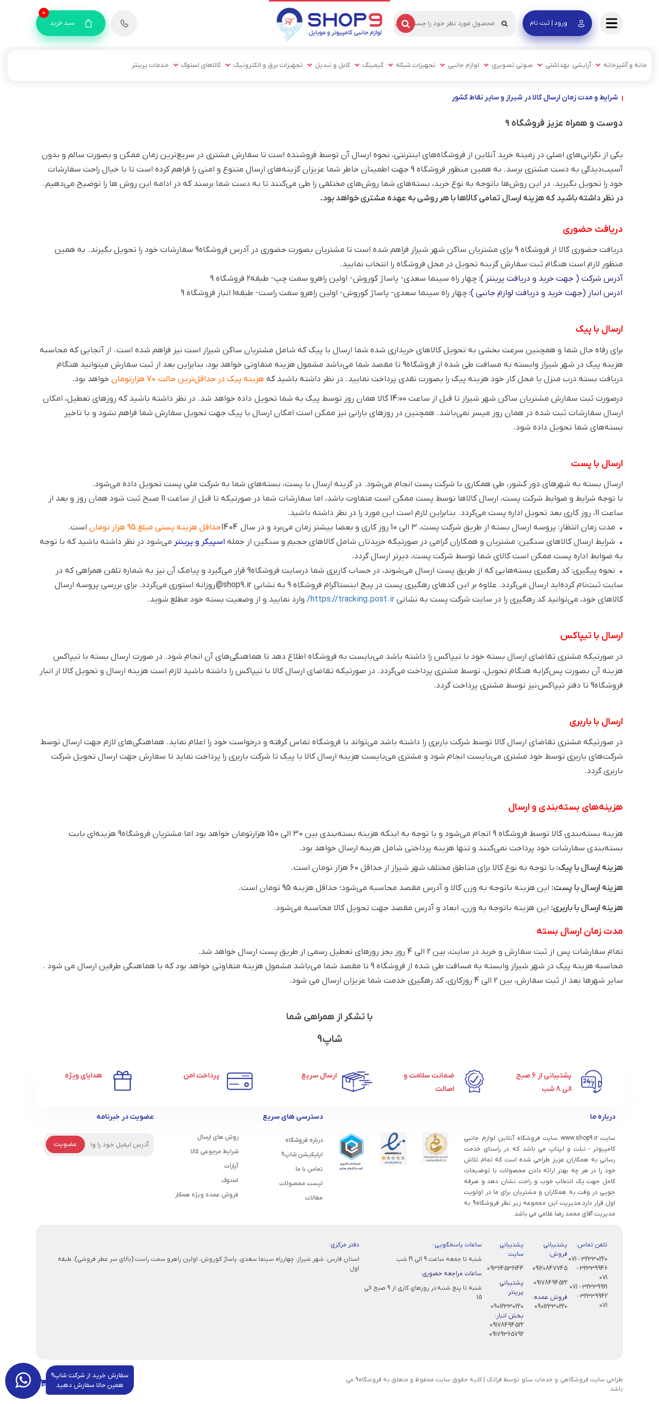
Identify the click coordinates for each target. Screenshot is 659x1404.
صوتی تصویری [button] (512, 65)
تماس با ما (309, 1169)
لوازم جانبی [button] (463, 65)
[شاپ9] (330, 24)
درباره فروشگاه (304, 1140)
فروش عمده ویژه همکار (206, 1195)
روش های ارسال (217, 1137)
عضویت (65, 1144)
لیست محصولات (301, 1183)
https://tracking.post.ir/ (350, 599)
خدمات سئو (537, 1380)
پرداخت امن (201, 1076)
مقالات (314, 1198)
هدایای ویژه (83, 1076)
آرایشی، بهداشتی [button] (568, 65)
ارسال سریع (319, 1076)
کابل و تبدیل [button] (332, 65)
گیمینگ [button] (373, 65)
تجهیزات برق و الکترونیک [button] (268, 65)
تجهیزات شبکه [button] (416, 65)
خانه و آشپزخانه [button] (625, 65)
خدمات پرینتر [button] (150, 65)
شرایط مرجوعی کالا (214, 1152)
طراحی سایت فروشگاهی (591, 1380)
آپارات (231, 1166)
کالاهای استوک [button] (201, 65)
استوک (229, 1180)
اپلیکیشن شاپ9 (302, 1155)
